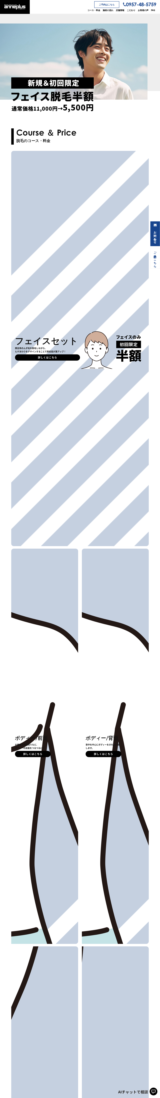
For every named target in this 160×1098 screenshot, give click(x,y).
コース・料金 (94, 10)
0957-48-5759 (141, 4)
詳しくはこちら (47, 357)
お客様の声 (143, 10)
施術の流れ (108, 10)
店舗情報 (120, 10)
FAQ (153, 10)
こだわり (131, 10)
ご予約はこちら (107, 4)
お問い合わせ (155, 235)
